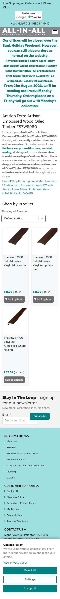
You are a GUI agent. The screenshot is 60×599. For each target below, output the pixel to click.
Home (6, 181)
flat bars (7, 148)
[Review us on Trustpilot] (34, 17)
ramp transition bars (27, 148)
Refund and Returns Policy (21, 503)
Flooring (11, 472)
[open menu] (55, 32)
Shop (14, 181)
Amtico (52, 181)
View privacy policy (15, 562)
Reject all (30, 570)
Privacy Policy (14, 515)
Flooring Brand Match (33, 181)
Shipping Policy (15, 497)
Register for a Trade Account (22, 453)
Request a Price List (17, 460)
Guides (11, 478)
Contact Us (13, 491)
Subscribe (40, 416)
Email (6, 414)
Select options (14, 299)
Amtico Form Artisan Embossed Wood (28, 185)
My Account (13, 509)
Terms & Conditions (17, 521)
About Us (12, 441)
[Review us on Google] (21, 17)
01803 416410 (41, 23)
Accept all (30, 588)
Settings (30, 579)
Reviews (11, 447)
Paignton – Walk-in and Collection (25, 466)
